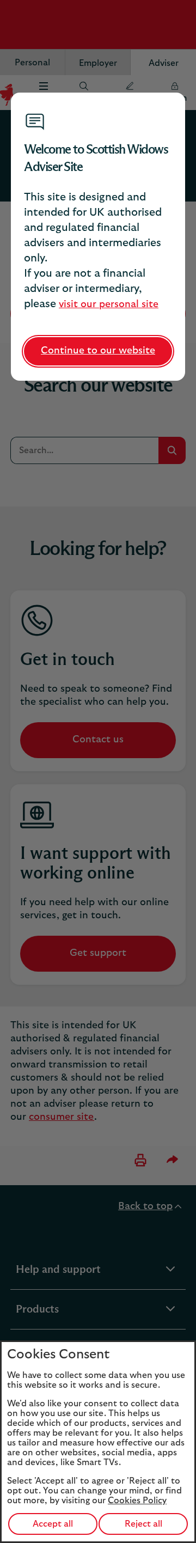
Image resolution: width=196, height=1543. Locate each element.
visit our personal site (108, 304)
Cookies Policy (137, 1500)
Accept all (53, 1524)
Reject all (143, 1524)
